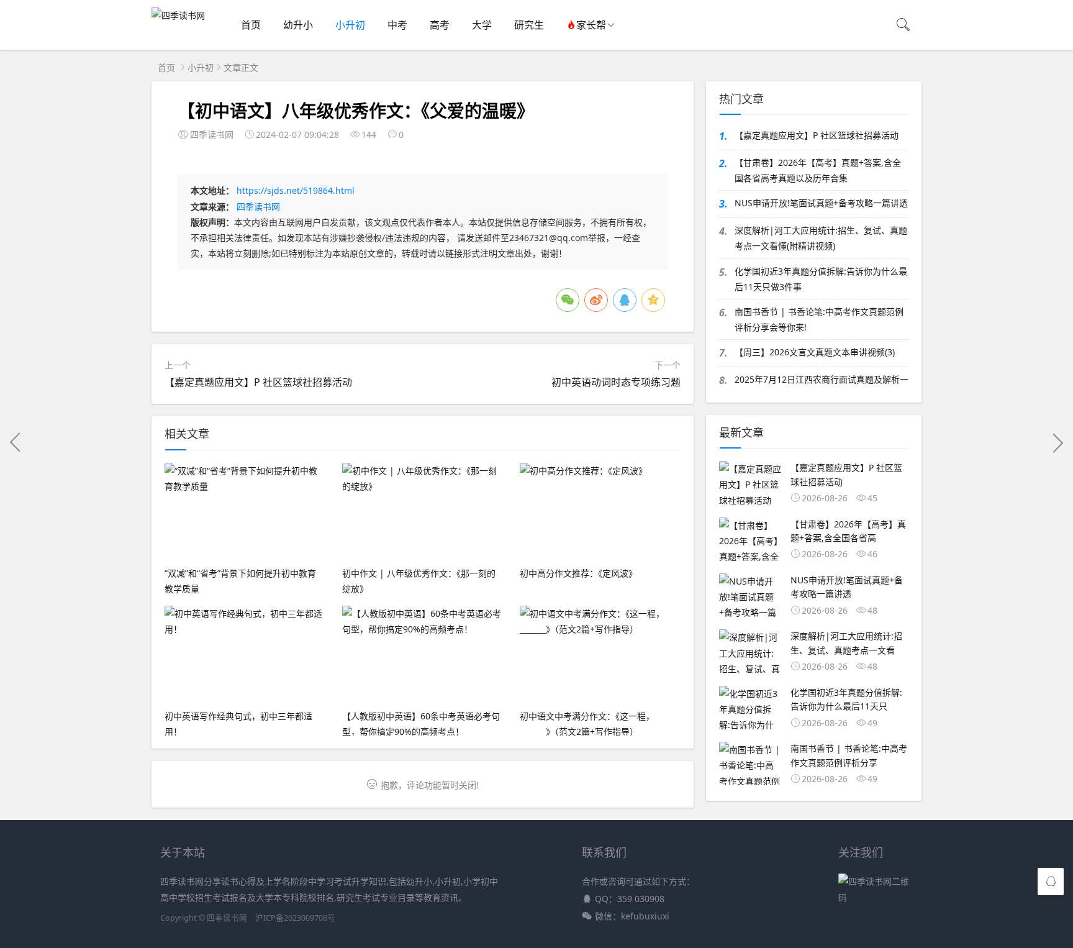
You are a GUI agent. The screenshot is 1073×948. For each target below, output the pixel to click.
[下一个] (1057, 442)
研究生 (529, 25)
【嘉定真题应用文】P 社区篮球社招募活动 (258, 382)
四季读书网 (258, 206)
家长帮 (591, 25)
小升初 (350, 25)
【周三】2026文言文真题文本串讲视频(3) (815, 352)
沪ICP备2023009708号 (295, 918)
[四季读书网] (178, 15)
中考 (397, 25)
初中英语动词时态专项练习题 (616, 382)
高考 (440, 25)
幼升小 (298, 25)
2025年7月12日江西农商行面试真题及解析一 (821, 379)
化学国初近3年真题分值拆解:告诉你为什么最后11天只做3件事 (821, 279)
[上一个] (15, 442)
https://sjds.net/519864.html (296, 190)
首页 (251, 25)
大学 (482, 25)
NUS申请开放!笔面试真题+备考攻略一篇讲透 (821, 203)
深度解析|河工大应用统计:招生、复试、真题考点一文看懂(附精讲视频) (821, 238)
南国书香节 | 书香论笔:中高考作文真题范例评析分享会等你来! (819, 319)
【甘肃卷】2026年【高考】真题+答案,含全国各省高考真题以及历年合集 (818, 170)
